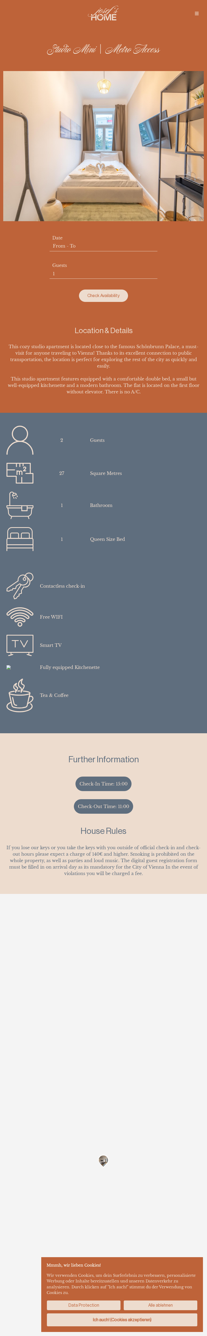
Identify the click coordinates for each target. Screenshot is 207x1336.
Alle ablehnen (160, 1305)
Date (57, 238)
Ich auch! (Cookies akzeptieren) (122, 1319)
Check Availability (103, 295)
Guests (59, 265)
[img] (197, 13)
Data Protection (83, 1305)
